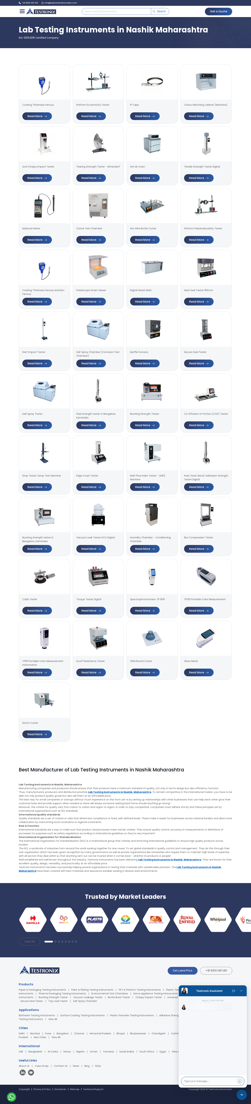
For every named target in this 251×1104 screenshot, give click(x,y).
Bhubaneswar (138, 1033)
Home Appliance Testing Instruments (155, 993)
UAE (21, 1051)
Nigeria (80, 1051)
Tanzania (108, 1051)
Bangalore (63, 1033)
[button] (48, 941)
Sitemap (74, 1089)
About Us (24, 1066)
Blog (87, 1066)
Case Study (41, 1066)
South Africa (147, 1051)
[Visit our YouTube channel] (31, 1073)
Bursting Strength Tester (53, 997)
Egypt (163, 1051)
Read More (34, 116)
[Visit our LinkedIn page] (23, 1073)
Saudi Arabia (126, 1051)
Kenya (67, 1051)
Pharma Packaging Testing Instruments (62, 993)
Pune (48, 1033)
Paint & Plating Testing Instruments (92, 989)
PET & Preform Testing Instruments (140, 989)
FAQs (98, 1066)
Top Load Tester (58, 1001)
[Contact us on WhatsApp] (11, 1097)
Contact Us (60, 1066)
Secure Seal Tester (31, 1001)
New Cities (40, 1037)
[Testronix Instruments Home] (41, 11)
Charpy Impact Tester (148, 997)
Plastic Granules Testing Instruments (132, 1015)
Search (161, 11)
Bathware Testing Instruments (37, 1015)
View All (29, 942)
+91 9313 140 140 (216, 971)
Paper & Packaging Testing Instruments (42, 989)
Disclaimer (60, 1089)
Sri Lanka (53, 1051)
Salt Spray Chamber (85, 1001)
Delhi (22, 1033)
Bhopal (121, 1033)
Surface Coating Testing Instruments (82, 1015)
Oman (93, 1051)
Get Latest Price (182, 970)
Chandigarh (159, 1033)
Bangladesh (35, 1051)
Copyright (24, 1089)
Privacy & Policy (42, 1089)
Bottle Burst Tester (119, 997)
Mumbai (35, 1033)
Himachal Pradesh (100, 1033)
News (76, 1066)
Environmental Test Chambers (109, 993)
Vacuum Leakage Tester (87, 997)
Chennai (79, 1033)
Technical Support (93, 1089)
